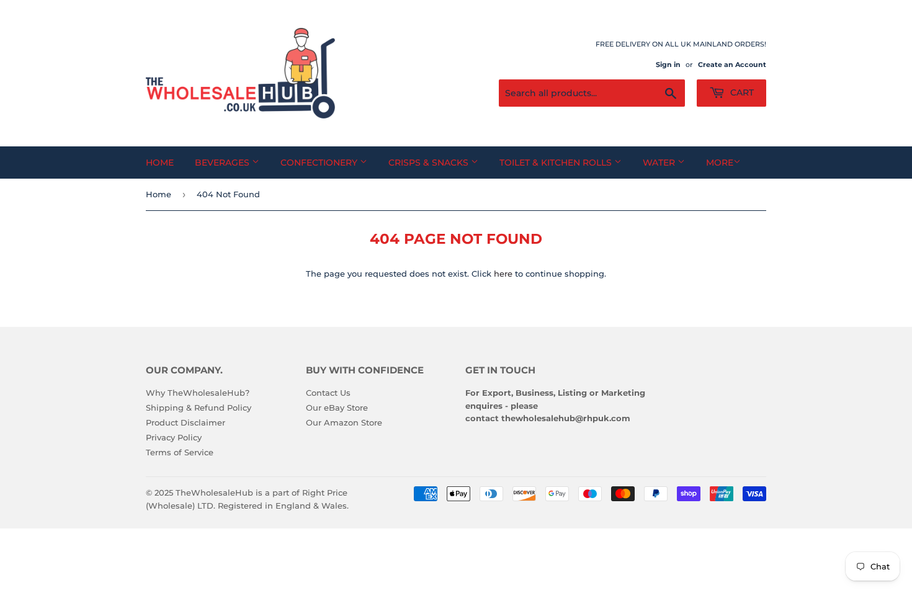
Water (660, 162)
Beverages (223, 162)
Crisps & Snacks (429, 162)
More (719, 162)
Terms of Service (179, 452)
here (503, 274)
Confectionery (320, 162)
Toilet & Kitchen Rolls (556, 162)
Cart (741, 92)
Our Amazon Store (344, 422)
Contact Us (328, 393)
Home (160, 162)
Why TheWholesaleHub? (197, 393)
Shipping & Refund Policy (198, 407)
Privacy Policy (174, 437)
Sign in (668, 64)
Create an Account (732, 64)
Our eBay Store (337, 407)
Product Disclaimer (185, 422)
